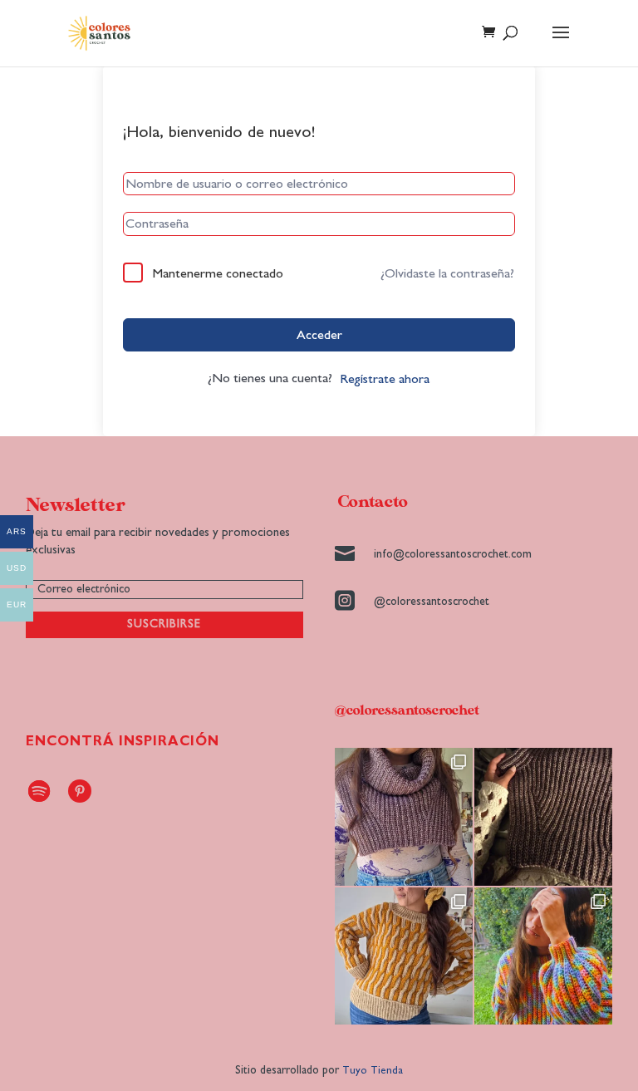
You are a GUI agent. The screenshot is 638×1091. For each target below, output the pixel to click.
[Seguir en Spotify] (39, 791)
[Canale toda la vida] (543, 817)
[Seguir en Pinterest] (79, 791)
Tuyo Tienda (372, 1070)
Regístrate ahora (384, 379)
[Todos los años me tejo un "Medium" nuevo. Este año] (543, 956)
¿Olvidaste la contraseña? (447, 273)
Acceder (319, 335)
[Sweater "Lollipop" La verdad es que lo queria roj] (404, 956)
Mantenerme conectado (218, 273)
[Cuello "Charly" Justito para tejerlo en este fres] (404, 817)
